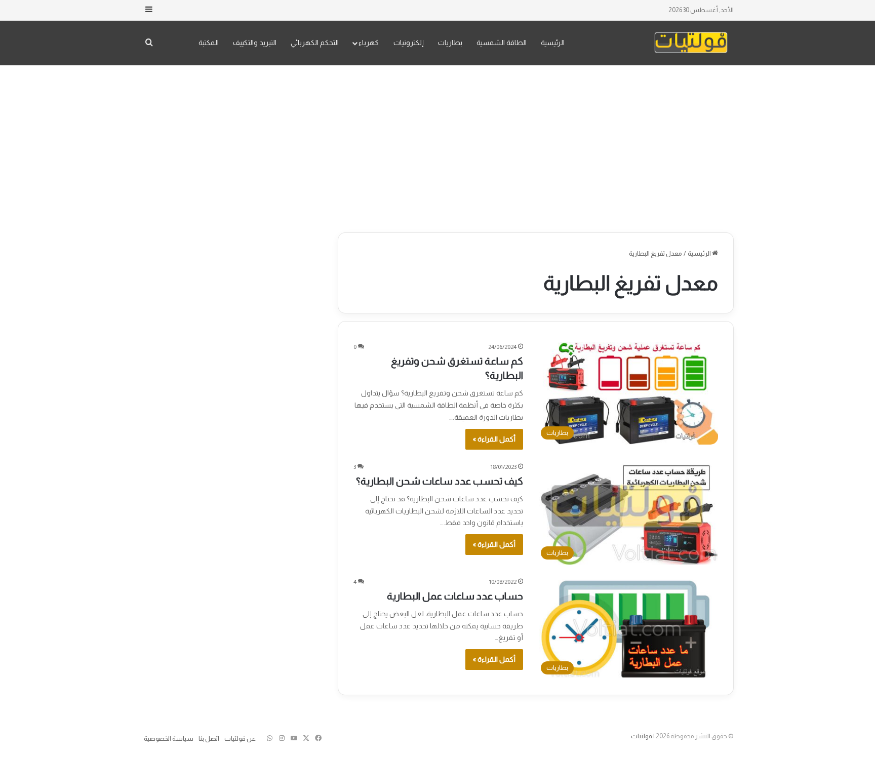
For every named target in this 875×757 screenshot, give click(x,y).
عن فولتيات (240, 738)
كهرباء (369, 42)
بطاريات (450, 42)
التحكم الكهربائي (315, 42)
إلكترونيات (408, 42)
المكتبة (208, 42)
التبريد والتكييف (254, 42)
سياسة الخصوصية (168, 738)
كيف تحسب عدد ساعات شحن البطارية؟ (439, 481)
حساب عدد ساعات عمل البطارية (455, 596)
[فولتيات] (691, 42)
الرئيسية (553, 42)
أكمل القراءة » (494, 439)
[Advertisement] (437, 146)
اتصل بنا (208, 738)
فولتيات (641, 736)
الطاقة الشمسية (501, 42)
